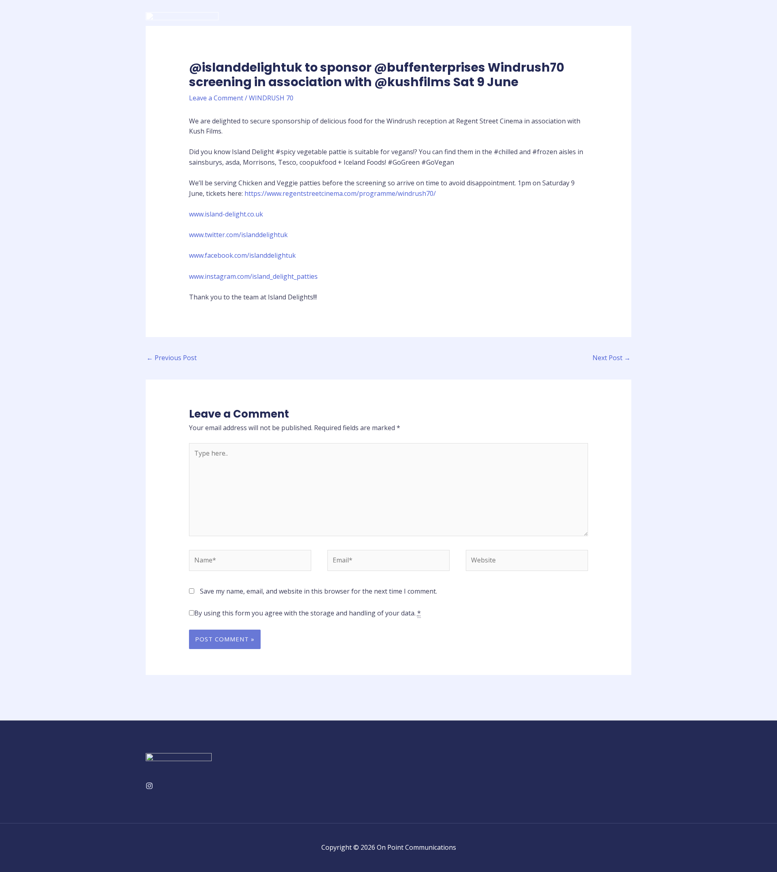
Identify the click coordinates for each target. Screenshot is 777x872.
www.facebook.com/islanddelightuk (242, 255)
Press (579, 20)
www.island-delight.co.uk (226, 214)
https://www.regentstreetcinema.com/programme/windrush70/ (340, 193)
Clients (548, 20)
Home (446, 20)
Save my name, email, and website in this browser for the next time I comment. (318, 591)
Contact (613, 20)
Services (512, 20)
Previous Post (171, 357)
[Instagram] (149, 785)
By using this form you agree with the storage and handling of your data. (307, 613)
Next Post (611, 357)
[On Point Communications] (182, 19)
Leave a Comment (216, 97)
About (478, 20)
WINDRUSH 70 (271, 97)
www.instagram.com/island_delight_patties (253, 276)
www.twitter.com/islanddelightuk (238, 234)
